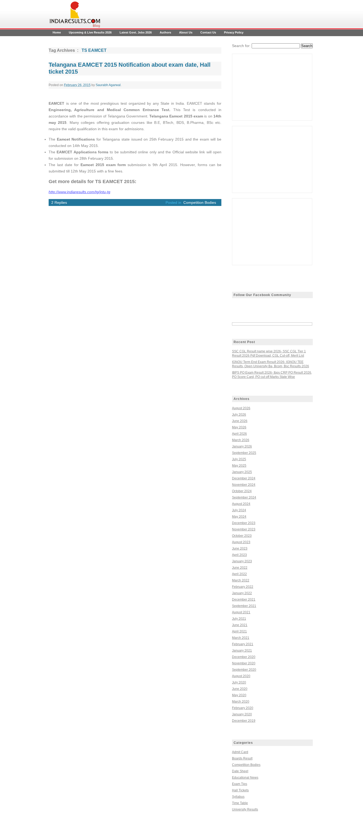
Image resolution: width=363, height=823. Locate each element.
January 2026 (242, 446)
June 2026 (239, 421)
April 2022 (239, 574)
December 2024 (243, 478)
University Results (245, 809)
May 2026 (239, 427)
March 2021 (240, 638)
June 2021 (239, 625)
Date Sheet (240, 771)
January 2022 (242, 593)
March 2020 (240, 701)
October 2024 (242, 491)
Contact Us (208, 32)
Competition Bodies (199, 202)
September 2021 (244, 606)
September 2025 (244, 453)
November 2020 (243, 663)
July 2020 (239, 682)
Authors (165, 32)
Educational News (245, 777)
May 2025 (239, 465)
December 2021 (243, 599)
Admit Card (240, 752)
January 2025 (242, 472)
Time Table (240, 803)
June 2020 (239, 689)
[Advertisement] (272, 87)
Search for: (241, 46)
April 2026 (239, 434)
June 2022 (239, 567)
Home (57, 32)
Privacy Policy (233, 32)
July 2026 (239, 414)
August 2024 (241, 504)
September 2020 (244, 670)
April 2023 (239, 555)
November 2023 (243, 529)
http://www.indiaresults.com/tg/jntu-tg (79, 192)
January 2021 (242, 650)
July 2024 (239, 510)
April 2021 (239, 631)
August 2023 (241, 542)
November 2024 (243, 485)
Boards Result (242, 758)
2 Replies (59, 202)
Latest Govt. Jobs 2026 (136, 32)
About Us (185, 32)
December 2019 (243, 721)
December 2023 (243, 523)
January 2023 (242, 561)
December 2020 (243, 657)
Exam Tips (239, 784)
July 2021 (239, 619)
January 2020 (242, 714)
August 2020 (241, 676)
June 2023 (239, 548)
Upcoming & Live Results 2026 (90, 32)
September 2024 (244, 497)
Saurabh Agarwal (108, 85)
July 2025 (239, 459)
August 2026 (241, 408)
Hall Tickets (240, 790)
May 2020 (239, 695)
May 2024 (239, 516)
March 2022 (240, 580)
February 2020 (242, 708)
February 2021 (242, 644)
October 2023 (242, 536)
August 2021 (241, 612)
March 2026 (240, 440)
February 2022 (242, 587)
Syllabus (238, 797)
